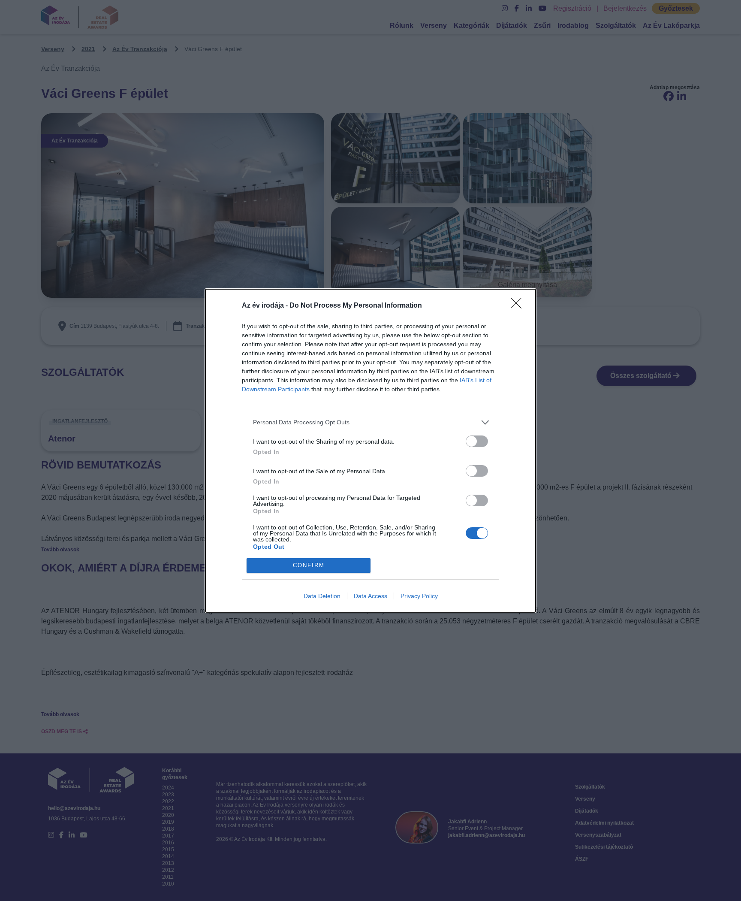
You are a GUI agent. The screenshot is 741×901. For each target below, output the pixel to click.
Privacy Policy (419, 596)
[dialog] (370, 450)
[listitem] (370, 422)
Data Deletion (322, 596)
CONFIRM (309, 565)
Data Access (370, 596)
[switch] (477, 441)
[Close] (519, 306)
